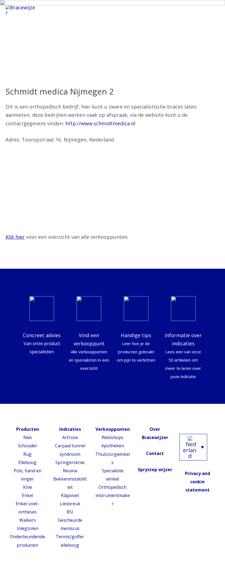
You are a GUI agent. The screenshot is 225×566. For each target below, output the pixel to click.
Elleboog (27, 462)
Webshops (112, 437)
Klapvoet (70, 495)
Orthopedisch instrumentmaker (112, 495)
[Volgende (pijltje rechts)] (215, 283)
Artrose (70, 437)
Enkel (27, 495)
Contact (155, 453)
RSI (70, 512)
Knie (27, 487)
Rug (27, 454)
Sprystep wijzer (155, 470)
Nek (27, 437)
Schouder (27, 446)
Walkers (27, 520)
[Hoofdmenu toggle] (213, 10)
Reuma (70, 471)
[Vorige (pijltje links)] (9, 283)
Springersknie (70, 462)
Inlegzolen (27, 528)
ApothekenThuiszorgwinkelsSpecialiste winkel (112, 462)
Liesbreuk (70, 504)
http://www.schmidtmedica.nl (100, 123)
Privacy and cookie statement (197, 481)
